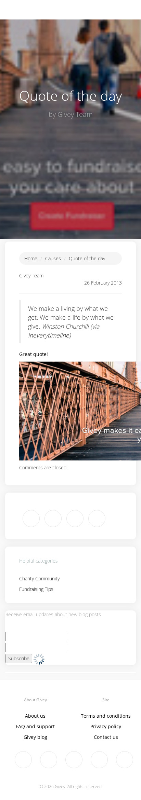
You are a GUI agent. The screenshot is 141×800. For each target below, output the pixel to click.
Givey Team (31, 275)
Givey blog (35, 737)
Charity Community (39, 578)
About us (35, 716)
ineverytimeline (48, 335)
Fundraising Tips (36, 589)
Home (30, 258)
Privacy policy (105, 726)
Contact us (106, 737)
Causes (53, 258)
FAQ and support (35, 726)
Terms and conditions (106, 716)
